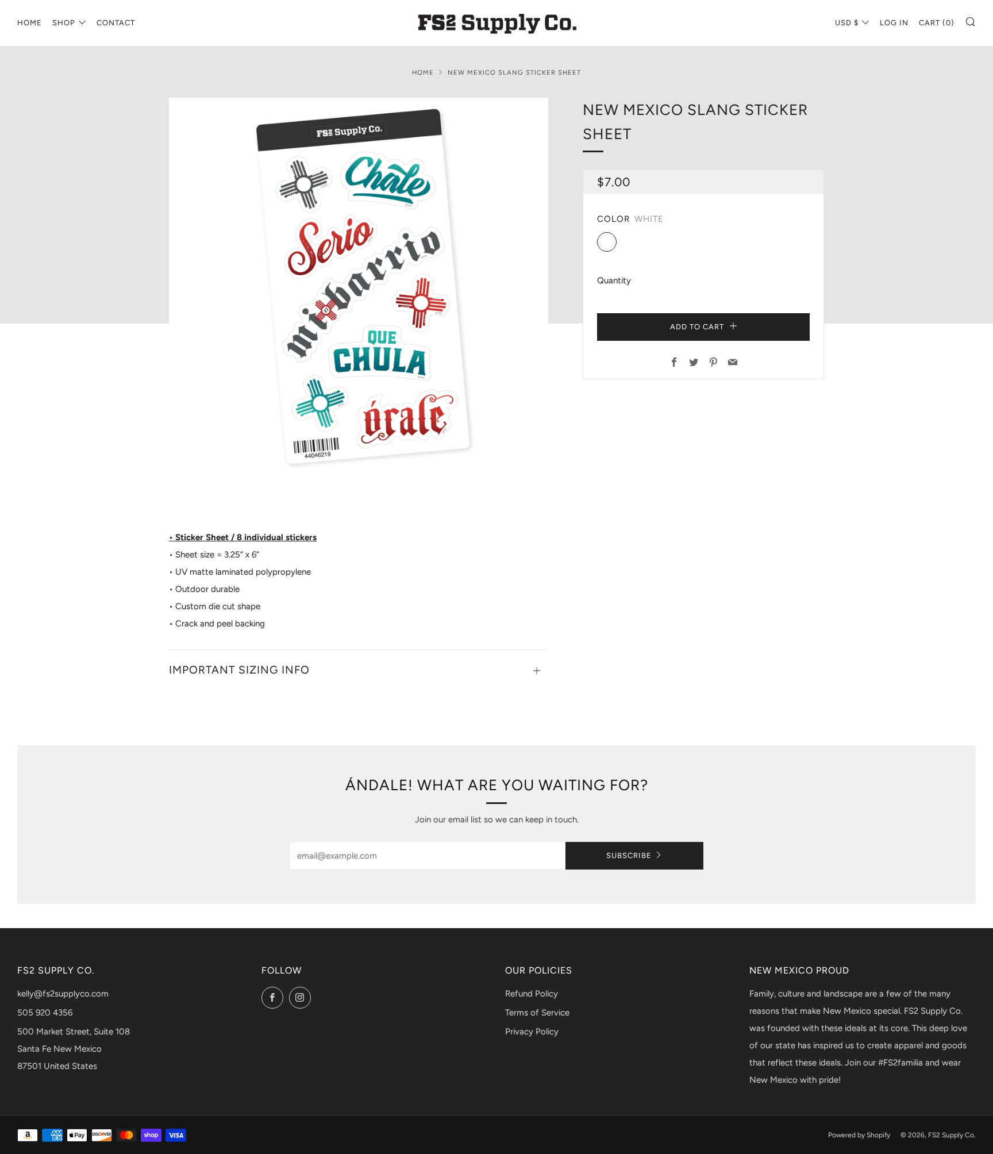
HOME (29, 22)
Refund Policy (531, 993)
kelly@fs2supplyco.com (63, 993)
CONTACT (116, 22)
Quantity (614, 280)
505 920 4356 (44, 1012)
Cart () (936, 22)
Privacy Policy (532, 1031)
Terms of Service (537, 1012)
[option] (358, 287)
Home (423, 72)
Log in (894, 22)
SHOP (63, 22)
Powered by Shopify (859, 1135)
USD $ (847, 22)
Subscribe (629, 855)
